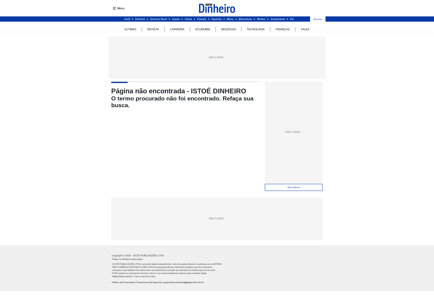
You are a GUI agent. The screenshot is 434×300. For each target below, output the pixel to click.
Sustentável (278, 19)
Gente (188, 19)
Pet (292, 19)
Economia (202, 29)
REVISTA (153, 29)
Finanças (283, 29)
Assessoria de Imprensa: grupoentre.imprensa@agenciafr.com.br (170, 282)
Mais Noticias (294, 187)
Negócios (228, 29)
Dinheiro (140, 19)
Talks (305, 29)
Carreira (177, 29)
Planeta (201, 19)
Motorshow (245, 19)
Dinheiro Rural (158, 19)
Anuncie (317, 19)
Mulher (261, 19)
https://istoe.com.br (122, 276)
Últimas (130, 29)
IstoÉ (127, 19)
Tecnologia (256, 29)
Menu (230, 19)
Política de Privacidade (123, 282)
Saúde (176, 19)
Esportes (216, 19)
